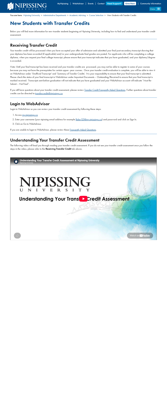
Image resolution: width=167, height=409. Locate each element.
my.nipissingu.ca (30, 114)
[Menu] (158, 9)
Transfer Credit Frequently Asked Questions (104, 89)
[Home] (27, 6)
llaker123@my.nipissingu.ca (89, 119)
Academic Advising (77, 15)
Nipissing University (31, 15)
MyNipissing (62, 3)
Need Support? (114, 3)
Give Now (130, 3)
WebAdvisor (78, 3)
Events (90, 3)
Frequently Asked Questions (83, 129)
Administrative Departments (54, 15)
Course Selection (96, 15)
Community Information (150, 3)
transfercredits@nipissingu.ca (49, 93)
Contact (101, 3)
